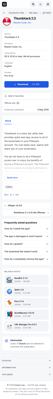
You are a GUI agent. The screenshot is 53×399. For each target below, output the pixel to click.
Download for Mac (16, 13)
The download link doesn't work (20, 251)
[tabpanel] (26, 154)
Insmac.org (19, 385)
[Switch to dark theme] (40, 4)
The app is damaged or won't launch (23, 236)
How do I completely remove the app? (24, 259)
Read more (12, 177)
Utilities (48, 13)
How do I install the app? (17, 228)
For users (7, 374)
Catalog (6, 361)
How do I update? (13, 244)
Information (9, 367)
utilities (9, 187)
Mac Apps (33, 13)
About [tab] (8, 121)
